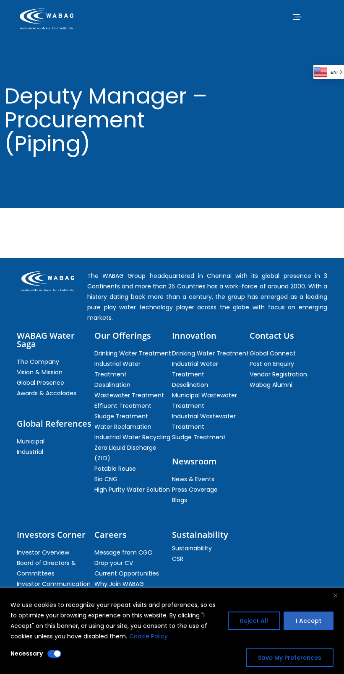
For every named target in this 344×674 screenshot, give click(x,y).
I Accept (308, 621)
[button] (297, 16)
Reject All (254, 621)
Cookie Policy (148, 636)
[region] (172, 631)
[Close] (335, 595)
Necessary (26, 653)
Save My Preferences (289, 657)
